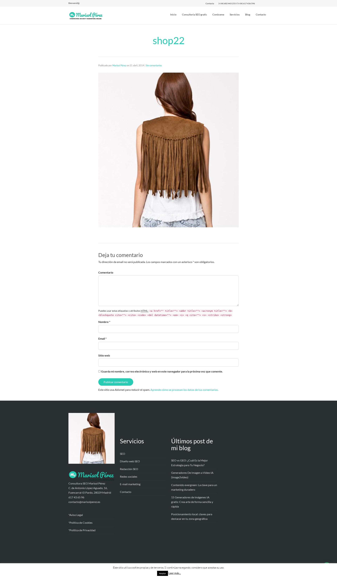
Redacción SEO (129, 469)
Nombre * (104, 321)
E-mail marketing (130, 484)
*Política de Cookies (80, 522)
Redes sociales (128, 476)
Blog (247, 14)
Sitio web (104, 355)
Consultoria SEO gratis (194, 14)
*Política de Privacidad (81, 530)
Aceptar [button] (162, 573)
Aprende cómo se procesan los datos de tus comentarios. (184, 389)
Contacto (261, 14)
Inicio (173, 14)
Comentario (105, 272)
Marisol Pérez (119, 65)
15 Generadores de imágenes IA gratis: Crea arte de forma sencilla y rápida (192, 502)
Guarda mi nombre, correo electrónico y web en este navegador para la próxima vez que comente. (162, 371)
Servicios (235, 14)
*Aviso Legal (75, 514)
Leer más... (174, 573)
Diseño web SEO (130, 461)
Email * (102, 338)
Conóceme (218, 14)
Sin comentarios (154, 65)
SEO (122, 453)
